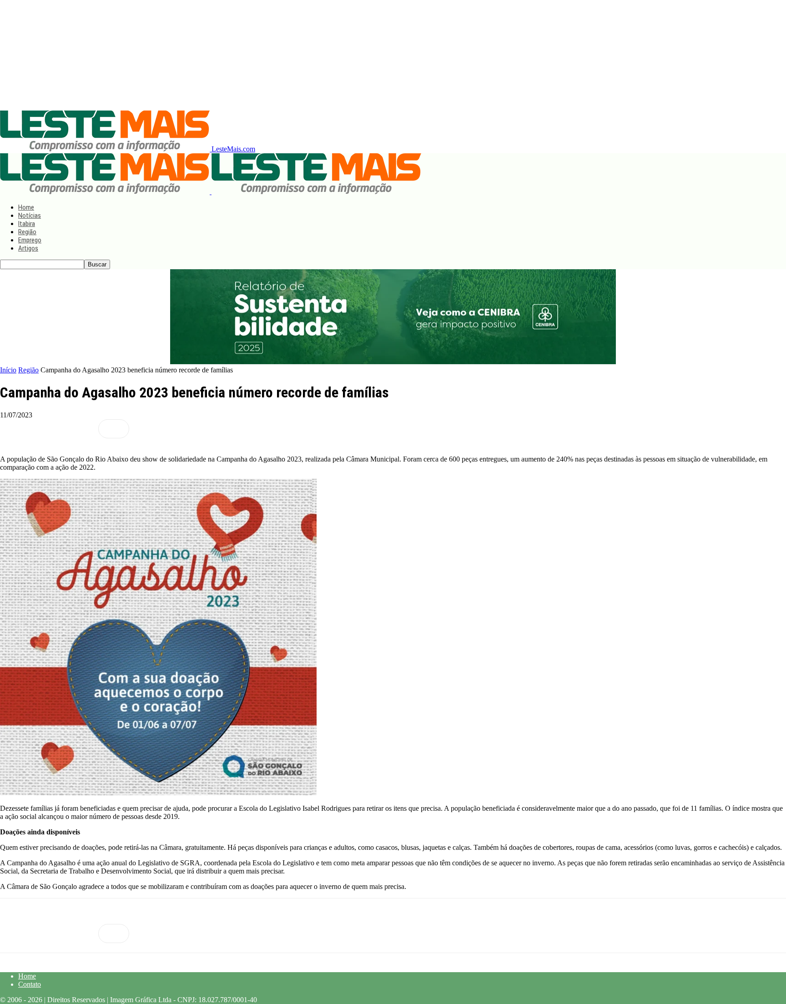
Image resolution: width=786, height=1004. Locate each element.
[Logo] (106, 192)
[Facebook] (15, 429)
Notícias (29, 215)
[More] (113, 428)
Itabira (26, 224)
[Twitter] (48, 429)
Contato (29, 984)
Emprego (29, 240)
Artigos (28, 248)
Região (27, 232)
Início (8, 370)
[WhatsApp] (81, 429)
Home (26, 207)
